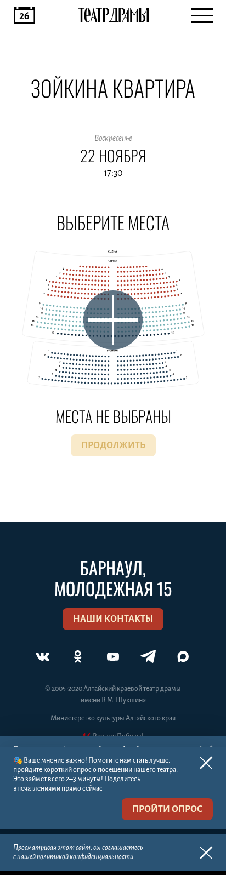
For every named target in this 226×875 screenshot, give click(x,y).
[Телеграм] (148, 656)
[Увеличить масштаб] (113, 320)
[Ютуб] (113, 656)
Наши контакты (113, 619)
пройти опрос (167, 809)
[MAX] (183, 656)
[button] (113, 156)
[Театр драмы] (113, 15)
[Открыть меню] (202, 15)
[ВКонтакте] (43, 656)
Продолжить (113, 445)
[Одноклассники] (78, 656)
